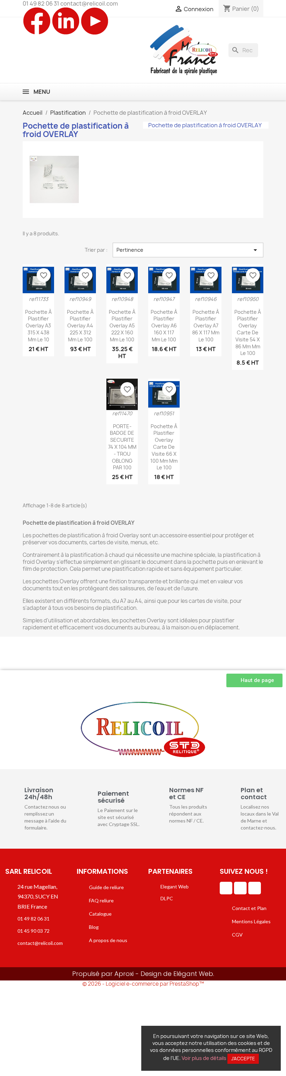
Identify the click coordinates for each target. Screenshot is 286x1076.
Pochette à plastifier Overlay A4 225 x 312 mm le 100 (80, 326)
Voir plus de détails (204, 1058)
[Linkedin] (226, 888)
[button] (254, 680)
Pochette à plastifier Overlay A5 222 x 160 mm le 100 (122, 326)
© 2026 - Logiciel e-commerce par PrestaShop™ (143, 983)
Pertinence (187, 250)
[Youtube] (254, 888)
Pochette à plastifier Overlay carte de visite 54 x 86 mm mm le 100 (247, 333)
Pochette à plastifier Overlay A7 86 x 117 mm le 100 (205, 326)
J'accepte (243, 1058)
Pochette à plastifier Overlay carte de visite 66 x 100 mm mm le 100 (164, 447)
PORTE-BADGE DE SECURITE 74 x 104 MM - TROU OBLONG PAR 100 (122, 447)
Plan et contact (254, 793)
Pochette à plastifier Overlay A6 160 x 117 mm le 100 (164, 326)
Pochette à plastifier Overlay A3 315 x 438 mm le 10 (38, 326)
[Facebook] (240, 888)
